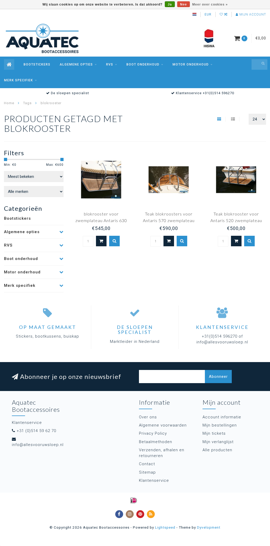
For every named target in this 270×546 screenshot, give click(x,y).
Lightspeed (165, 527)
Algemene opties (76, 64)
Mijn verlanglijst (218, 441)
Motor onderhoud (190, 64)
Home (9, 103)
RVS (109, 64)
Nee (183, 4)
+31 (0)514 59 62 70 (36, 430)
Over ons (148, 417)
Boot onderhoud (142, 64)
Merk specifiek (18, 80)
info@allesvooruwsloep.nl (38, 444)
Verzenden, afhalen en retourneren (161, 453)
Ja (170, 4)
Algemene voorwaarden (163, 425)
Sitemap (147, 472)
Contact (147, 464)
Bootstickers (36, 64)
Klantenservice (154, 480)
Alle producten (217, 450)
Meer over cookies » (210, 4)
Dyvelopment (208, 527)
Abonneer (218, 376)
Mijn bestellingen (219, 425)
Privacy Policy (153, 433)
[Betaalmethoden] (133, 500)
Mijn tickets (214, 433)
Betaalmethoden (155, 441)
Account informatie (221, 417)
